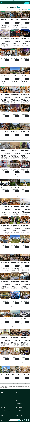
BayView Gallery (14, 57)
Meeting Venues (18, 395)
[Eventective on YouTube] (26, 420)
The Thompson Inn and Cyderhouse (8, 281)
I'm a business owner (15, 0)
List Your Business (16, 2)
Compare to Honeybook (19, 412)
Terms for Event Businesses (5, 395)
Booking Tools (3, 412)
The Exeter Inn (14, 187)
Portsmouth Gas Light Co (6, 57)
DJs (16, 400)
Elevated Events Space (5, 75)
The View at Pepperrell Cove (17, 169)
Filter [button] (19, 9)
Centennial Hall (14, 150)
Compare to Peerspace (19, 413)
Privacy (2, 397)
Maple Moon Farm (14, 337)
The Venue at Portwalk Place (17, 300)
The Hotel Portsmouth (5, 374)
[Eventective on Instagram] (21, 420)
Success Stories (3, 413)
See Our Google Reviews (19, 407)
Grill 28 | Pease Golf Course (16, 243)
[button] (29, 9)
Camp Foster (23, 38)
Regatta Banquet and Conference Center (19, 281)
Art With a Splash (24, 169)
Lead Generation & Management (5, 410)
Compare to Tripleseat (19, 410)
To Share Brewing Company (16, 38)
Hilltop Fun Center (14, 75)
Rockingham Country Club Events (18, 262)
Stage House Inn (4, 94)
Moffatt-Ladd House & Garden (17, 131)
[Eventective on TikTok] (24, 420)
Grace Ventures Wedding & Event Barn (9, 356)
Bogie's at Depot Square (6, 131)
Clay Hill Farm (4, 337)
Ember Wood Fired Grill (15, 19)
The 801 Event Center (5, 225)
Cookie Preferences (3, 398)
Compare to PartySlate (19, 415)
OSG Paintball (4, 169)
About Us (2, 392)
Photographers (18, 398)
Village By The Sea (5, 318)
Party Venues (17, 392)
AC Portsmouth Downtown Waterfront (9, 150)
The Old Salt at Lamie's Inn (6, 262)
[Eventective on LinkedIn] (28, 420)
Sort (23, 9)
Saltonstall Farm (24, 225)
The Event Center (4, 38)
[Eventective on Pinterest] (22, 420)
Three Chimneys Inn (15, 94)
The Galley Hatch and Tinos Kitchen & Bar (9, 187)
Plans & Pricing (3, 407)
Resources (2, 415)
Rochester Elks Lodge (25, 262)
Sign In (21, 2)
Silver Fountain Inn (24, 19)
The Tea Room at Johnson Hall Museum (19, 206)
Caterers (17, 397)
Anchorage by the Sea (15, 318)
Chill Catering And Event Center (7, 206)
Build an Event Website (19, 403)
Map (26, 9)
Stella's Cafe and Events (6, 19)
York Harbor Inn (24, 374)
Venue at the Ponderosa (6, 243)
